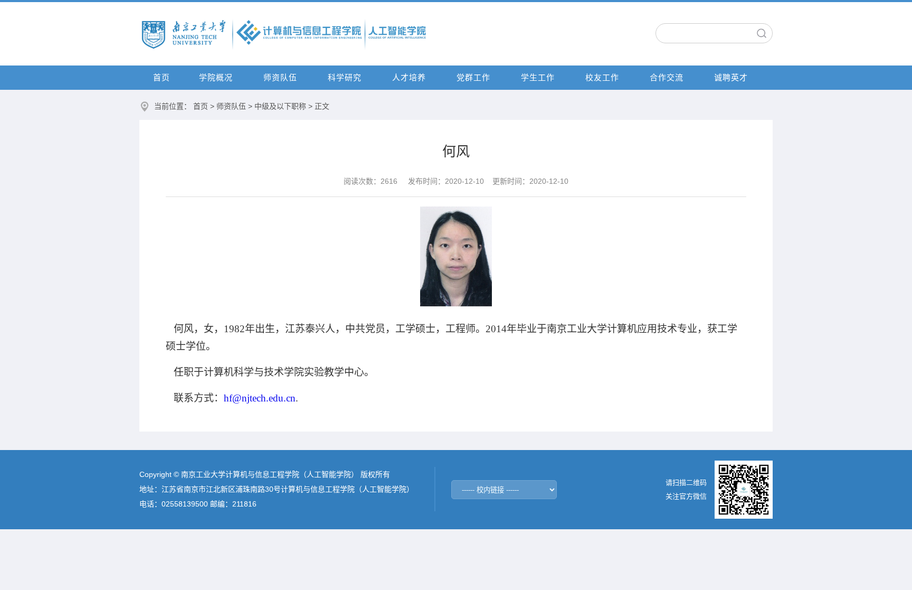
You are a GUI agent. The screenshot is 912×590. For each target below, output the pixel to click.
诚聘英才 (731, 77)
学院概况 (216, 77)
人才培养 (409, 77)
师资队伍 (280, 77)
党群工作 (473, 77)
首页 (161, 77)
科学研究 (345, 77)
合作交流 (666, 77)
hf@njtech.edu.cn (260, 398)
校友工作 (602, 77)
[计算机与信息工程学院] (284, 33)
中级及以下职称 (280, 106)
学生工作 (538, 77)
